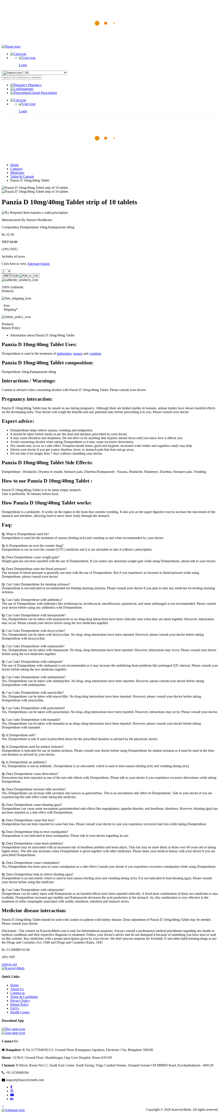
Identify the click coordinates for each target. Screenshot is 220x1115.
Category (16, 169)
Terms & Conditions (24, 997)
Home (14, 165)
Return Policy (19, 1004)
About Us (17, 989)
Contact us (17, 993)
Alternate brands (38, 264)
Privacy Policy (20, 1000)
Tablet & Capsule (22, 176)
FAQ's (14, 1008)
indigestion (64, 353)
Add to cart (9, 964)
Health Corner (20, 1012)
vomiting (95, 353)
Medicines (17, 172)
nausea (77, 353)
